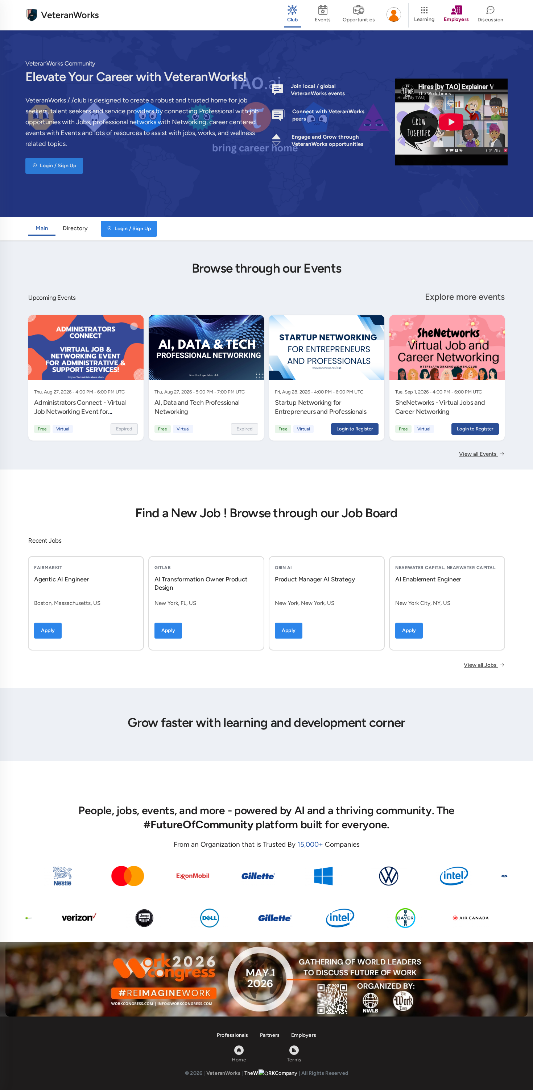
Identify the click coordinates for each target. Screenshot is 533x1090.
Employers (303, 1035)
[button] (393, 15)
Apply (48, 630)
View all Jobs (481, 665)
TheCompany (271, 1073)
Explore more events (465, 296)
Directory (75, 228)
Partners (270, 1035)
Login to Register (354, 429)
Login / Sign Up (57, 166)
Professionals (232, 1035)
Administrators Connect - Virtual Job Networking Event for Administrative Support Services (80, 411)
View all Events (478, 454)
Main (42, 228)
